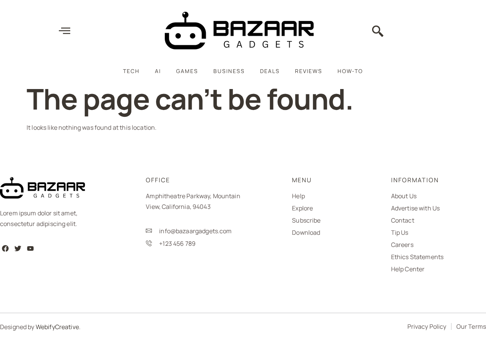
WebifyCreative (57, 327)
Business (229, 71)
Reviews (308, 71)
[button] (377, 32)
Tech (131, 71)
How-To (350, 71)
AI (158, 71)
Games (187, 71)
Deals (270, 71)
